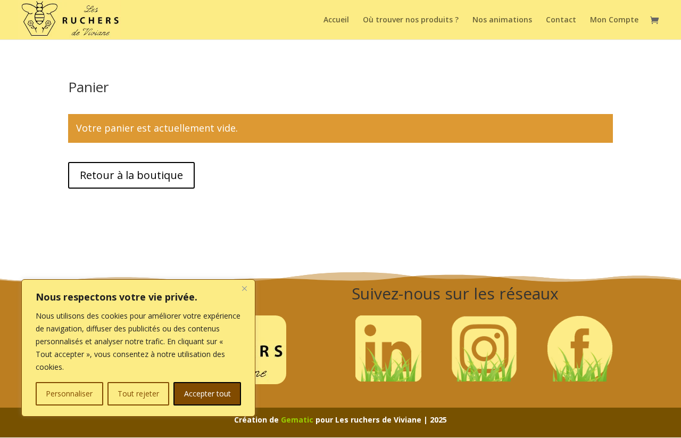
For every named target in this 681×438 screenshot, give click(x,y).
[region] (138, 348)
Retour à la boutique (131, 175)
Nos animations (502, 20)
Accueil (336, 20)
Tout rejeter (138, 393)
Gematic (297, 420)
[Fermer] (244, 288)
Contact (561, 20)
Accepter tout (207, 393)
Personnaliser (69, 393)
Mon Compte (614, 20)
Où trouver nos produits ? (411, 20)
